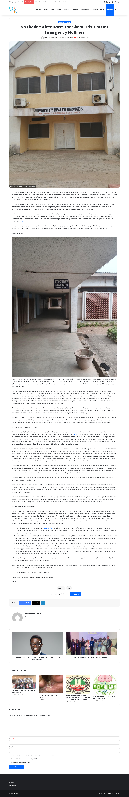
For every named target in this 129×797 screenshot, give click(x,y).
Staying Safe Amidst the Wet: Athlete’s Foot (49, 696)
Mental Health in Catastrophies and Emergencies (104, 697)
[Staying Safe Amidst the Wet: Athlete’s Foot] (51, 684)
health (61, 588)
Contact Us (12, 785)
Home (46, 9)
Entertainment (85, 9)
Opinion (95, 9)
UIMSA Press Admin (50, 37)
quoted (75, 434)
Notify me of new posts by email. (21, 762)
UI (69, 588)
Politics (66, 9)
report (21, 221)
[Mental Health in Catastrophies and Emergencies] (105, 685)
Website (69, 747)
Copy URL (76, 594)
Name (11, 739)
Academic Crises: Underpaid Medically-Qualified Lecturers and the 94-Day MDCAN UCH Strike (78, 697)
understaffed (48, 528)
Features (110, 9)
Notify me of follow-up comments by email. (24, 759)
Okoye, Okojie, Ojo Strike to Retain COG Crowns (24, 691)
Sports (59, 9)
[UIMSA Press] (13, 9)
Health (102, 9)
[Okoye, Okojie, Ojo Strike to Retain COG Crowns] (24, 682)
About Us (12, 782)
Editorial (38, 9)
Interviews (74, 9)
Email (11, 747)
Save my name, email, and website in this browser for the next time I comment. (34, 755)
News (52, 9)
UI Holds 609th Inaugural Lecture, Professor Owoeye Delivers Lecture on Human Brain (60, 2)
